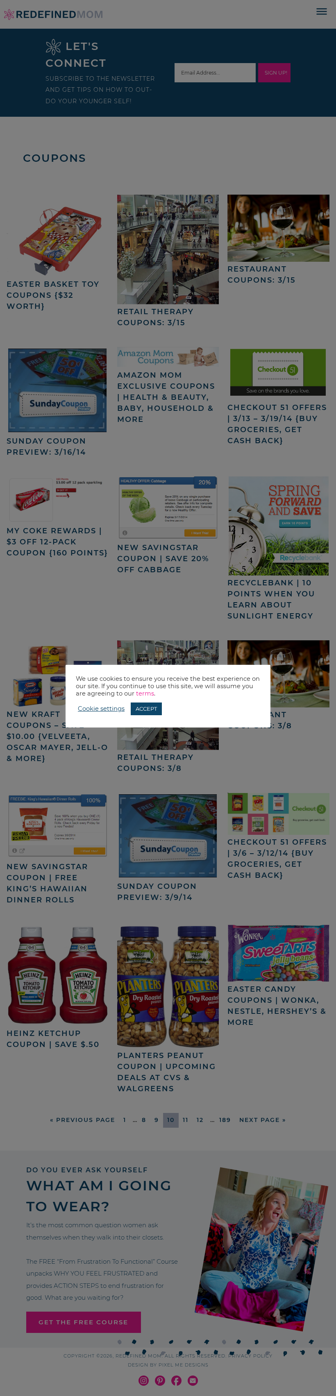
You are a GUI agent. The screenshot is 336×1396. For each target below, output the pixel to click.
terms (145, 693)
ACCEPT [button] (146, 708)
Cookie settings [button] (101, 708)
